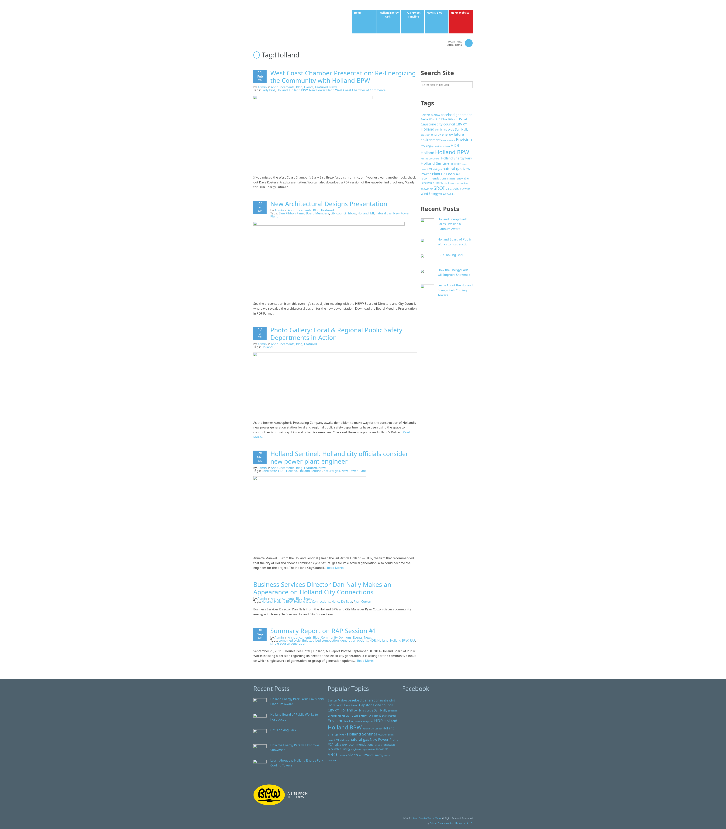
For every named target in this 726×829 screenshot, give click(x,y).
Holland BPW (298, 90)
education (425, 135)
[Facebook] (415, 43)
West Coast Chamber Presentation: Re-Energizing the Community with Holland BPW (343, 77)
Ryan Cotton (362, 601)
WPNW (442, 194)
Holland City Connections (312, 601)
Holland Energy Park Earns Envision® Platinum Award (452, 224)
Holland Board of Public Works (425, 818)
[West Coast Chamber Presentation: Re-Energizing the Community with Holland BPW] (312, 133)
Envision (464, 139)
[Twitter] (423, 43)
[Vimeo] (430, 43)
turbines (449, 189)
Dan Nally (461, 129)
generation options (354, 640)
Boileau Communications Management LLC (451, 823)
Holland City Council (430, 158)
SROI (439, 188)
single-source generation (288, 643)
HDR (281, 471)
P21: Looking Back (451, 255)
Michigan (437, 169)
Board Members (317, 213)
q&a (451, 173)
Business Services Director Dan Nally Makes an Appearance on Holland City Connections (322, 588)
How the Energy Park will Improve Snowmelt (454, 272)
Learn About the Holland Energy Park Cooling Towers (455, 290)
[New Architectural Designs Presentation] (329, 259)
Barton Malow (430, 115)
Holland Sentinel (310, 471)
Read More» (335, 568)
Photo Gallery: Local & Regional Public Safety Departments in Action (336, 334)
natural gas (383, 213)
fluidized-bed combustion (320, 640)
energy (436, 134)
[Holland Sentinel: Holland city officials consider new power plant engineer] (309, 514)
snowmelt (427, 189)
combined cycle (289, 640)
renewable (462, 178)
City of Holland (340, 710)
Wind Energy (430, 194)
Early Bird (268, 90)
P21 (444, 173)
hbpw (352, 213)
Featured (321, 87)
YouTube (451, 194)
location (456, 163)
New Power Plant (321, 90)
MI (372, 213)
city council (339, 213)
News (333, 87)
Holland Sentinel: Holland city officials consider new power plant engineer (339, 457)
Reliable (451, 178)
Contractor (269, 471)
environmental (448, 140)
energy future (453, 134)
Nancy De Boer (341, 601)
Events (308, 87)
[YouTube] (438, 43)
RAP (412, 640)
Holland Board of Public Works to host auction (455, 241)
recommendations (433, 178)
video (459, 188)
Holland (282, 90)
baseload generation (456, 115)
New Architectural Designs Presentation (328, 204)
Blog (299, 87)
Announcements (283, 87)
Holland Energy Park (456, 158)
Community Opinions (336, 637)
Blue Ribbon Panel (291, 213)
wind (467, 189)
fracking (426, 146)
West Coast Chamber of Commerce (360, 90)
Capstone (428, 124)
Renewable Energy (432, 183)
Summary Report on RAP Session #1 (323, 630)
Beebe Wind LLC (431, 119)
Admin (262, 87)
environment (431, 140)
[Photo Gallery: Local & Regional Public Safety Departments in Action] (335, 384)
